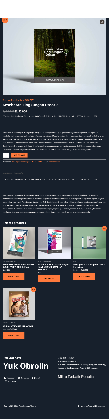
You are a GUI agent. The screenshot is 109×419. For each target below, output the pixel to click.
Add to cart (19, 155)
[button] (102, 22)
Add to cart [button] (13, 276)
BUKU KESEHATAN (27, 100)
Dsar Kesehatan (54, 162)
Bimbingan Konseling (11, 100)
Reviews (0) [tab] (18, 173)
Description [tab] (7, 173)
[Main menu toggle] (103, 9)
